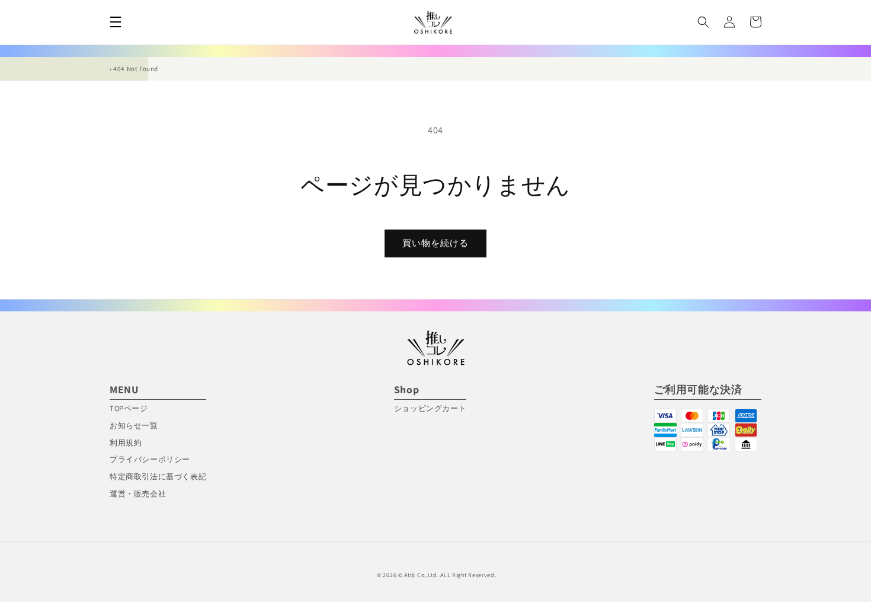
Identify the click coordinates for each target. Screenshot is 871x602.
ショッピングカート (430, 408)
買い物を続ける (435, 243)
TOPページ (129, 408)
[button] (116, 22)
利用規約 (126, 443)
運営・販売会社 (138, 494)
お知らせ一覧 (134, 426)
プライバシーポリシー (150, 459)
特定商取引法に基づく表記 (158, 477)
